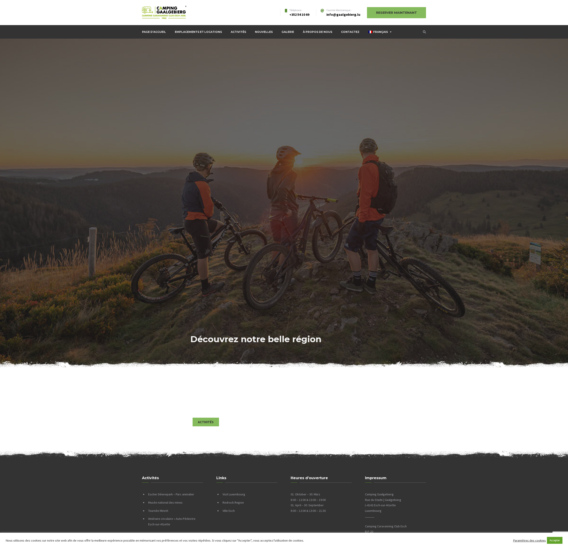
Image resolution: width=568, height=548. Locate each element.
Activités (238, 32)
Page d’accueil (154, 32)
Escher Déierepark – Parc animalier (171, 494)
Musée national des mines (165, 502)
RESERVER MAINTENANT (396, 13)
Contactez (350, 32)
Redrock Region (233, 502)
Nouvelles (264, 32)
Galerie (288, 32)
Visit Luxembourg (234, 494)
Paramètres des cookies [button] (529, 540)
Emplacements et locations (198, 32)
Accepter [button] (555, 540)
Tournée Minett (158, 511)
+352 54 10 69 (299, 14)
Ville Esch (229, 511)
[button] (206, 422)
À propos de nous (317, 32)
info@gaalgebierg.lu (343, 14)
